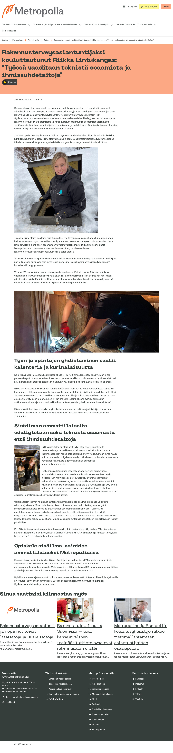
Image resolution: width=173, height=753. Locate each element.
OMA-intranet (98, 719)
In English (132, 7)
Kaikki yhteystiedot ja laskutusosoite (22, 697)
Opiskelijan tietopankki (102, 709)
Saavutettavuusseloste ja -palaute (64, 694)
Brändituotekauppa (101, 689)
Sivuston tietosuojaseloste (60, 679)
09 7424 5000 (22, 691)
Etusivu (5, 40)
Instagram (140, 684)
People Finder (98, 678)
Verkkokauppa (99, 684)
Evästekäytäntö (56, 699)
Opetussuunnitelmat (101, 714)
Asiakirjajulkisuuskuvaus (60, 689)
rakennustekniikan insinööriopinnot (87, 245)
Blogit (95, 699)
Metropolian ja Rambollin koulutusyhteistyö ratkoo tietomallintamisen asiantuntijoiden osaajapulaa (140, 637)
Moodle (96, 724)
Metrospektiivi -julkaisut (103, 694)
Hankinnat (10, 702)
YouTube (139, 699)
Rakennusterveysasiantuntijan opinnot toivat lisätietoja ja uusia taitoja (27, 631)
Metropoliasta (17, 40)
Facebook (140, 678)
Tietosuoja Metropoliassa (60, 684)
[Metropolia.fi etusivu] (32, 11)
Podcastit (97, 704)
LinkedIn (139, 689)
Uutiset (46, 40)
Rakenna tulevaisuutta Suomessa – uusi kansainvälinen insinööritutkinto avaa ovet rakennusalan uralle (84, 637)
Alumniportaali (99, 729)
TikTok (138, 694)
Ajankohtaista (33, 40)
